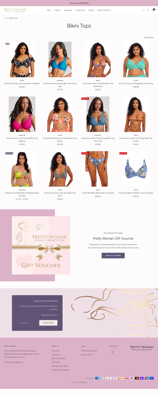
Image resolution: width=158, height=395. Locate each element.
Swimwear (68, 10)
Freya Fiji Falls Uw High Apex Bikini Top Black (60, 194)
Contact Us (56, 355)
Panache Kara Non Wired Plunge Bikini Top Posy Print (98, 139)
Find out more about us (13, 362)
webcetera (83, 382)
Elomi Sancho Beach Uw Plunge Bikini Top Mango (60, 139)
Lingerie (57, 10)
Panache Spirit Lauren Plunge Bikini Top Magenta (22, 139)
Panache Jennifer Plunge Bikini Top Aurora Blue (60, 84)
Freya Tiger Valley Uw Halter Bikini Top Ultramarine (98, 84)
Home (6, 18)
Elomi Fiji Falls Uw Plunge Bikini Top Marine (136, 83)
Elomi (22, 80)
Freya (98, 80)
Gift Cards (56, 362)
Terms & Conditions (89, 351)
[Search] (143, 10)
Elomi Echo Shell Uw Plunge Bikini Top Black (22, 83)
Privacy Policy (87, 355)
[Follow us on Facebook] (112, 352)
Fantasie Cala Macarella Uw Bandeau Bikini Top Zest (22, 194)
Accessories (80, 10)
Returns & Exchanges (60, 370)
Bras (49, 10)
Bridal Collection (104, 10)
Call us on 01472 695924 (79, 3)
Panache (60, 80)
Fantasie (22, 190)
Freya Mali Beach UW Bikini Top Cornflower (136, 193)
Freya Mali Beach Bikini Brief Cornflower (98, 193)
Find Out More (113, 256)
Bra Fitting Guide (58, 358)
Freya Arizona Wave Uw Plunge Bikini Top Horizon (136, 139)
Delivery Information (60, 366)
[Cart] (153, 10)
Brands (91, 10)
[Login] (148, 10)
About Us (55, 351)
